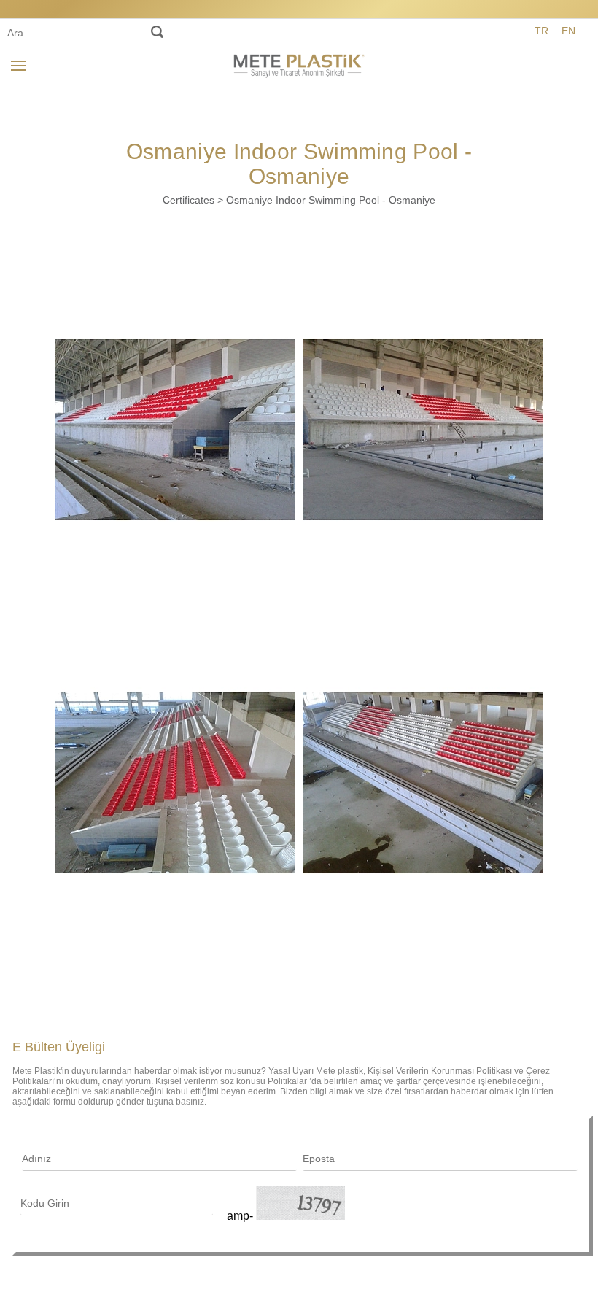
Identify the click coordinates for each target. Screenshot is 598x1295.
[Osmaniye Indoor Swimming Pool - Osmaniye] (175, 430)
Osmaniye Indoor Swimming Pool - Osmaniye (330, 200)
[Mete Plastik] (299, 63)
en (568, 30)
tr (541, 30)
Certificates (188, 200)
